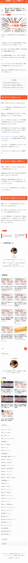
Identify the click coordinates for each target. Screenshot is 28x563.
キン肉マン (6, 435)
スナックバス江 (7, 429)
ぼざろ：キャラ (7, 474)
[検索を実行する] (25, 348)
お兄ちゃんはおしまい (9, 519)
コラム (5, 447)
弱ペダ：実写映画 (8, 504)
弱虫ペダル (6, 516)
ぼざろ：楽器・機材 (8, 468)
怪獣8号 (5, 441)
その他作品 (7, 534)
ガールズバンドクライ (9, 438)
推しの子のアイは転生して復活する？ (13, 85)
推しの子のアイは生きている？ (12, 82)
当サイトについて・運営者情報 (8, 553)
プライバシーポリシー (9, 555)
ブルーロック (7, 501)
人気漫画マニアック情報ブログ (14, 1)
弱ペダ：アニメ (7, 471)
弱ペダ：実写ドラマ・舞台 (10, 477)
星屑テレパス (7, 513)
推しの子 (8, 14)
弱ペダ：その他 (7, 462)
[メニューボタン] (1, 1)
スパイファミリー (8, 489)
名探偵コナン (7, 522)
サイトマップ (23, 553)
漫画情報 (6, 453)
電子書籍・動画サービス (9, 456)
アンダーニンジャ (8, 510)
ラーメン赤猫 (7, 444)
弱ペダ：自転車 (7, 492)
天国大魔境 (6, 528)
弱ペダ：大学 (7, 486)
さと (14, 255)
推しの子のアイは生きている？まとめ (13, 87)
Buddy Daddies (7, 531)
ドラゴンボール (7, 525)
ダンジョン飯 (7, 432)
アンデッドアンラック (9, 507)
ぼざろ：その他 (7, 459)
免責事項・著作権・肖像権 (18, 555)
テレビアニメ (7, 450)
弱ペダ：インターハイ (9, 498)
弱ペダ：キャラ (7, 495)
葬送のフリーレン (8, 465)
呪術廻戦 (6, 480)
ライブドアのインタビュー (7, 136)
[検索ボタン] (26, 1)
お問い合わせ (17, 553)
